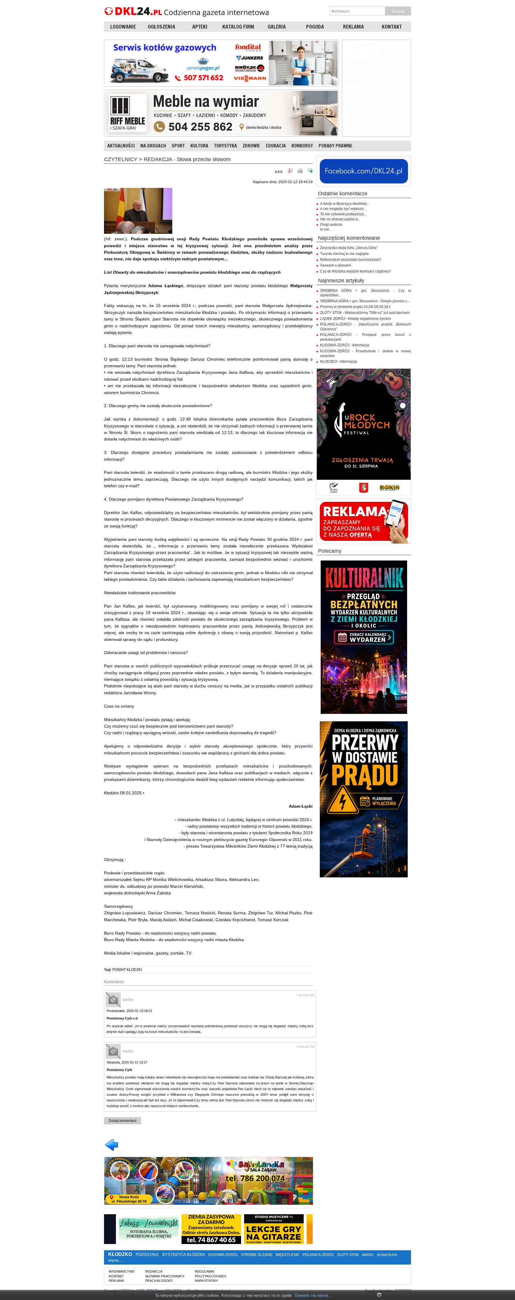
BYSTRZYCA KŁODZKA (183, 1254)
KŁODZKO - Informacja (338, 361)
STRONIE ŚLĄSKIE (256, 1255)
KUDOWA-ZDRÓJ (223, 1255)
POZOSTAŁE (147, 1254)
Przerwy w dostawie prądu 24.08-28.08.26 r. (355, 307)
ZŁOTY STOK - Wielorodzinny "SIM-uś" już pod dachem (364, 313)
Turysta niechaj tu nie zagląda (344, 254)
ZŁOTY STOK (348, 1255)
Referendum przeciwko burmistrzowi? (350, 260)
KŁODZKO (120, 1254)
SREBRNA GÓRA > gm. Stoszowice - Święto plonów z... (365, 301)
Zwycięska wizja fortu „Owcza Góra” (349, 248)
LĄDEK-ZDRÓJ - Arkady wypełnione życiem (355, 319)
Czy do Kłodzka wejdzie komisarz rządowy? (355, 271)
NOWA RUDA (387, 1255)
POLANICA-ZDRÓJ (318, 1255)
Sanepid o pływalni (335, 265)
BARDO (368, 1255)
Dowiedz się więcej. (312, 1295)
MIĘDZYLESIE (287, 1255)
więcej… (115, 1260)
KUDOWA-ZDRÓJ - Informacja (344, 345)
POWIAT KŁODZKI (127, 970)
